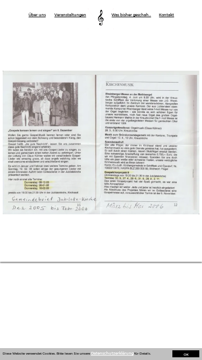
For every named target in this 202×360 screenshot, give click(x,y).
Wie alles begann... (42, 53)
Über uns (37, 14)
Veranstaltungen (70, 14)
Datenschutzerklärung (112, 353)
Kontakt (166, 14)
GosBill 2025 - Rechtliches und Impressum (95, 5)
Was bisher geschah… (131, 14)
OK (186, 354)
